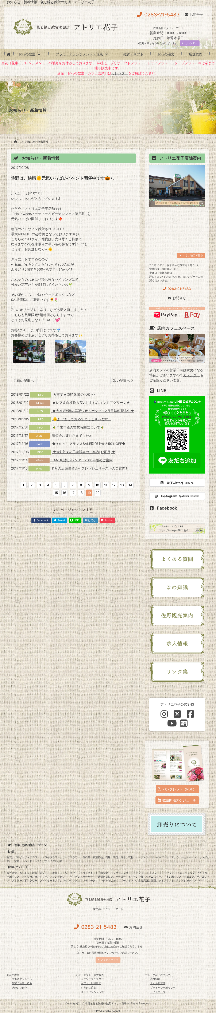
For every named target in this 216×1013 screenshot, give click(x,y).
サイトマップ (157, 992)
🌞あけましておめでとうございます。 (81, 419)
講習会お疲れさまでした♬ (71, 435)
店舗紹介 (155, 978)
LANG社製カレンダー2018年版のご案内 (81, 460)
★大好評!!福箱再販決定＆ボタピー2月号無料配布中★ (92, 411)
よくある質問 (157, 983)
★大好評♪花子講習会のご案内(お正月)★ (83, 452)
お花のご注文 (88, 987)
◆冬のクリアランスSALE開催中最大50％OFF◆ (88, 444)
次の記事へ (122, 380)
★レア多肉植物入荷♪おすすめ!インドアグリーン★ (90, 402)
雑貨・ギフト (133, 54)
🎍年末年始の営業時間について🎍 (77, 427)
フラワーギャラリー (92, 978)
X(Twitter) (180, 483)
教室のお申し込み (22, 983)
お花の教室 (27, 54)
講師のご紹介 (19, 987)
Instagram (180, 496)
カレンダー (119, 73)
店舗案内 (195, 54)
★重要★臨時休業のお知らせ (74, 394)
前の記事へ (25, 380)
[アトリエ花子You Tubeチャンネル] (172, 723)
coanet (116, 1011)
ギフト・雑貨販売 (91, 983)
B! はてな (90, 520)
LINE (162, 276)
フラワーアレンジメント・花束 (79, 54)
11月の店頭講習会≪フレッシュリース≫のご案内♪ (89, 468)
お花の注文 (166, 54)
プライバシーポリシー (163, 987)
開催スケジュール (22, 978)
